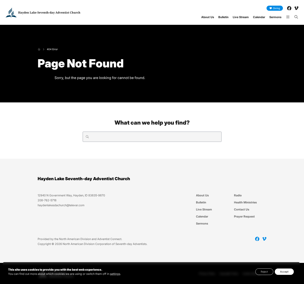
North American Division (75, 239)
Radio (238, 195)
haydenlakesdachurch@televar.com (61, 205)
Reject (264, 271)
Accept (284, 271)
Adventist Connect (109, 239)
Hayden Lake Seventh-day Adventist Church (49, 12)
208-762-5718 (47, 200)
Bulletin (223, 17)
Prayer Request (244, 216)
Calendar (259, 17)
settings (115, 274)
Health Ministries (245, 202)
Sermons (275, 17)
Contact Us (241, 209)
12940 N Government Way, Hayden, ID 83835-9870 (71, 195)
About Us (207, 17)
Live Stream (241, 17)
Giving (276, 8)
